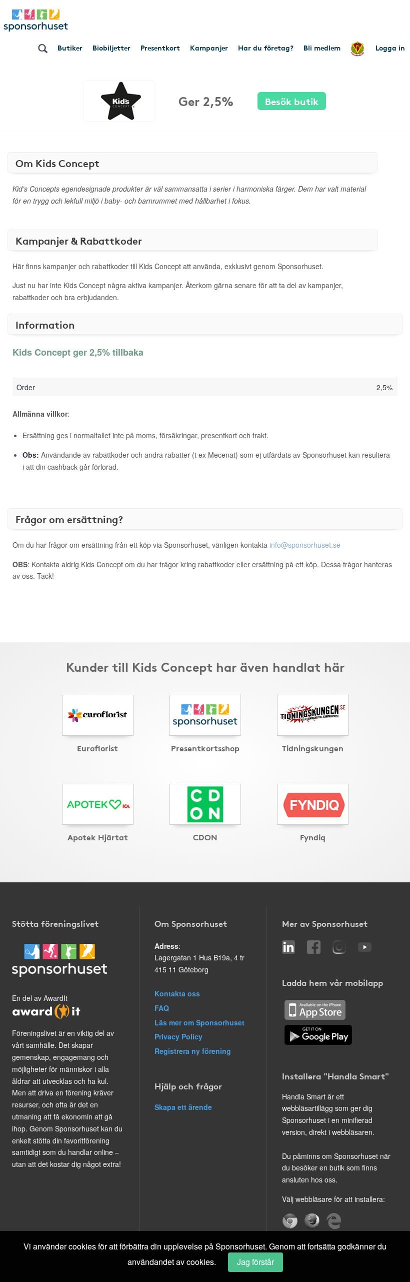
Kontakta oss (177, 993)
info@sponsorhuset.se (305, 545)
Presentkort (160, 48)
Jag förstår (255, 1261)
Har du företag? (266, 48)
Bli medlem (322, 48)
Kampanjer (209, 48)
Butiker (70, 48)
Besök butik (291, 101)
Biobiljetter (111, 48)
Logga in (390, 48)
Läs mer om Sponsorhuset (199, 1022)
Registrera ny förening (192, 1051)
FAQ (161, 1008)
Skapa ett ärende (183, 1107)
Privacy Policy (178, 1036)
